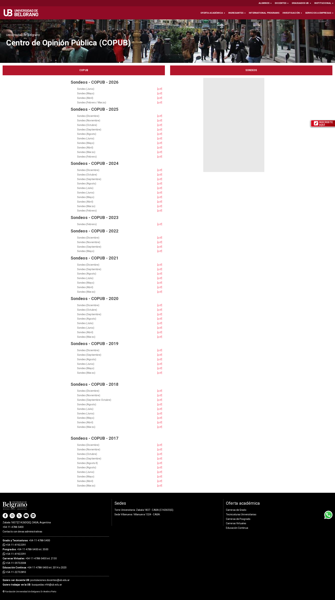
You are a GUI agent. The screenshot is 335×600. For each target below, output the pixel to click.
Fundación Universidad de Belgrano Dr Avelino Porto (29, 591)
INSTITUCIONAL (323, 3)
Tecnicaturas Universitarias (241, 514)
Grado (6, 540)
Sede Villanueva (123, 514)
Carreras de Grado (236, 509)
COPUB (83, 70)
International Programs (264, 13)
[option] (167, 41)
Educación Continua (237, 527)
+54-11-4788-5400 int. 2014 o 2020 (46, 567)
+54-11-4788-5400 (13, 527)
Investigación (291, 13)
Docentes (281, 3)
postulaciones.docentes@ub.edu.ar (36, 580)
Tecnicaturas (20, 540)
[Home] (22, 13)
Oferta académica (211, 13)
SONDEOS (251, 70)
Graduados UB (300, 3)
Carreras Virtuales (13, 558)
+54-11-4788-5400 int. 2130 (41, 558)
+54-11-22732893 (15, 572)
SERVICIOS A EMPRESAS (318, 13)
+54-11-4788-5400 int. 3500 (32, 549)
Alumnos (264, 3)
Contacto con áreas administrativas (22, 531)
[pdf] (159, 88)
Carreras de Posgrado (238, 519)
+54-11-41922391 (15, 544)
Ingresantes (236, 13)
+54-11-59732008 (15, 563)
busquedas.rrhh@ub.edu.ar (32, 584)
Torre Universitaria (124, 509)
